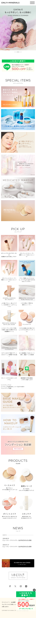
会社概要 (13, 602)
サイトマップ (5, 602)
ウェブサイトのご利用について (9, 604)
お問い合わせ (5, 606)
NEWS (18, 529)
